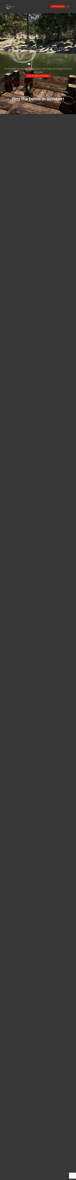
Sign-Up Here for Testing (38, 76)
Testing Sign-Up (58, 6)
